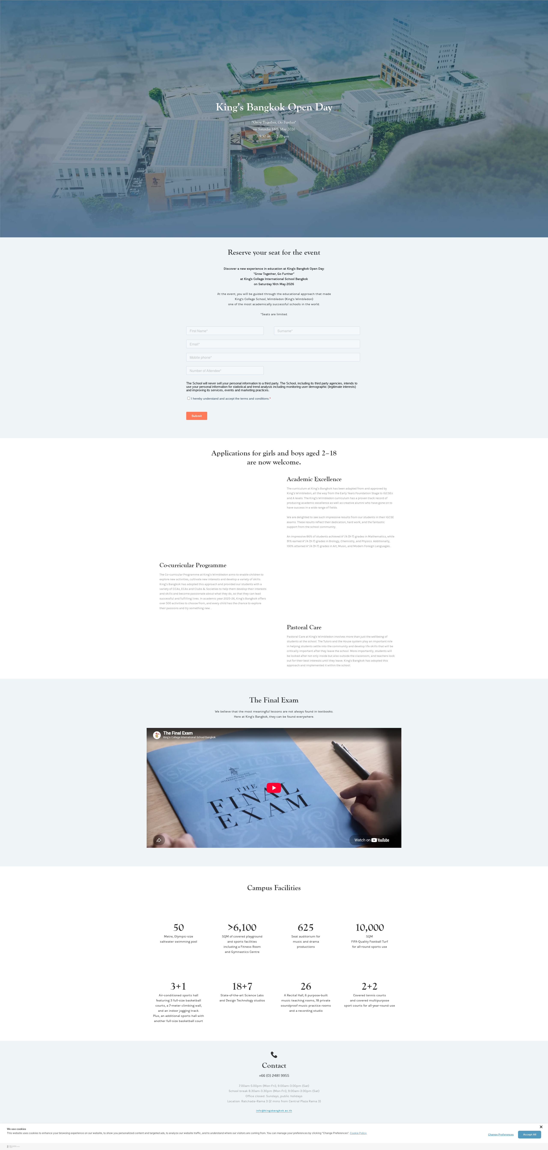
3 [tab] (210, 536)
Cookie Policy (358, 1133)
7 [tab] (285, 902)
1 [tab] (203, 536)
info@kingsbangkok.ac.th (274, 1110)
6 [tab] (282, 902)
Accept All (529, 1134)
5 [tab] (218, 536)
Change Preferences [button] (501, 1134)
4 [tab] (214, 536)
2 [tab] (206, 536)
